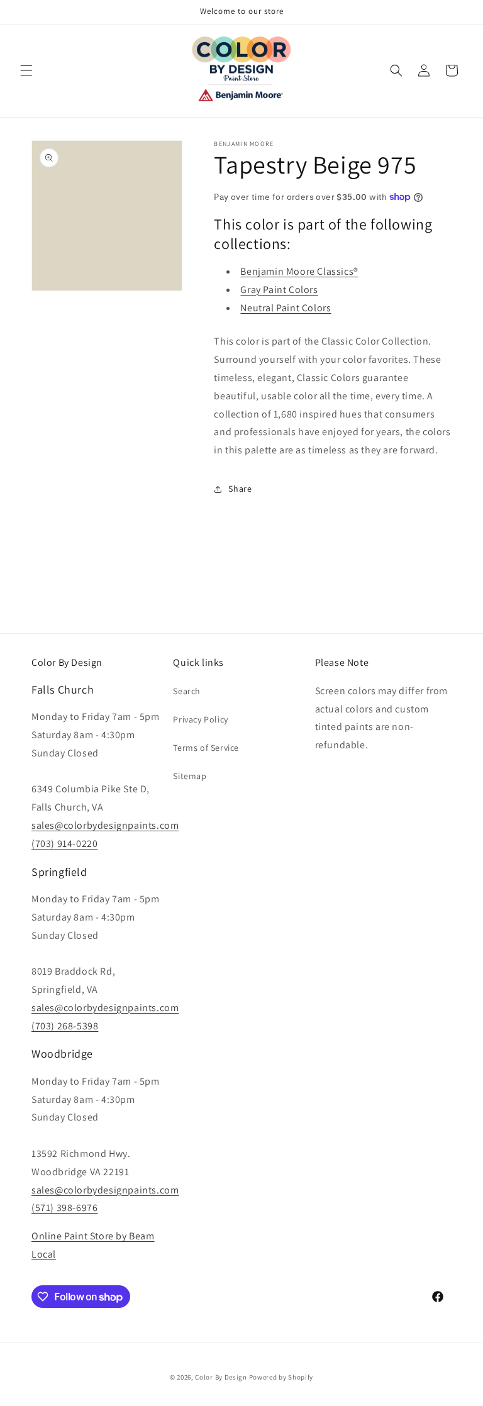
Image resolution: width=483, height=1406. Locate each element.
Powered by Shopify (281, 1377)
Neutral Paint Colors (285, 307)
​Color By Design (221, 1377)
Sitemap (189, 776)
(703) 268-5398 (64, 1025)
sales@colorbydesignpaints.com (105, 825)
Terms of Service (206, 747)
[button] (26, 70)
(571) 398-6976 (64, 1207)
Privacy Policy (200, 719)
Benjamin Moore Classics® (299, 271)
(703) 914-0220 (64, 843)
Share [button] (240, 488)
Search (187, 691)
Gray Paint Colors (279, 289)
